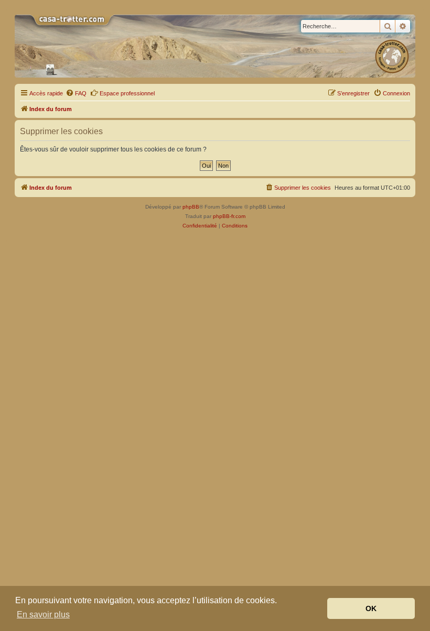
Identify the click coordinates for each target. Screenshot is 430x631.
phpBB (190, 207)
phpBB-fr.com (229, 216)
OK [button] (371, 608)
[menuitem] (76, 93)
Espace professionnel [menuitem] (127, 93)
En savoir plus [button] (43, 614)
